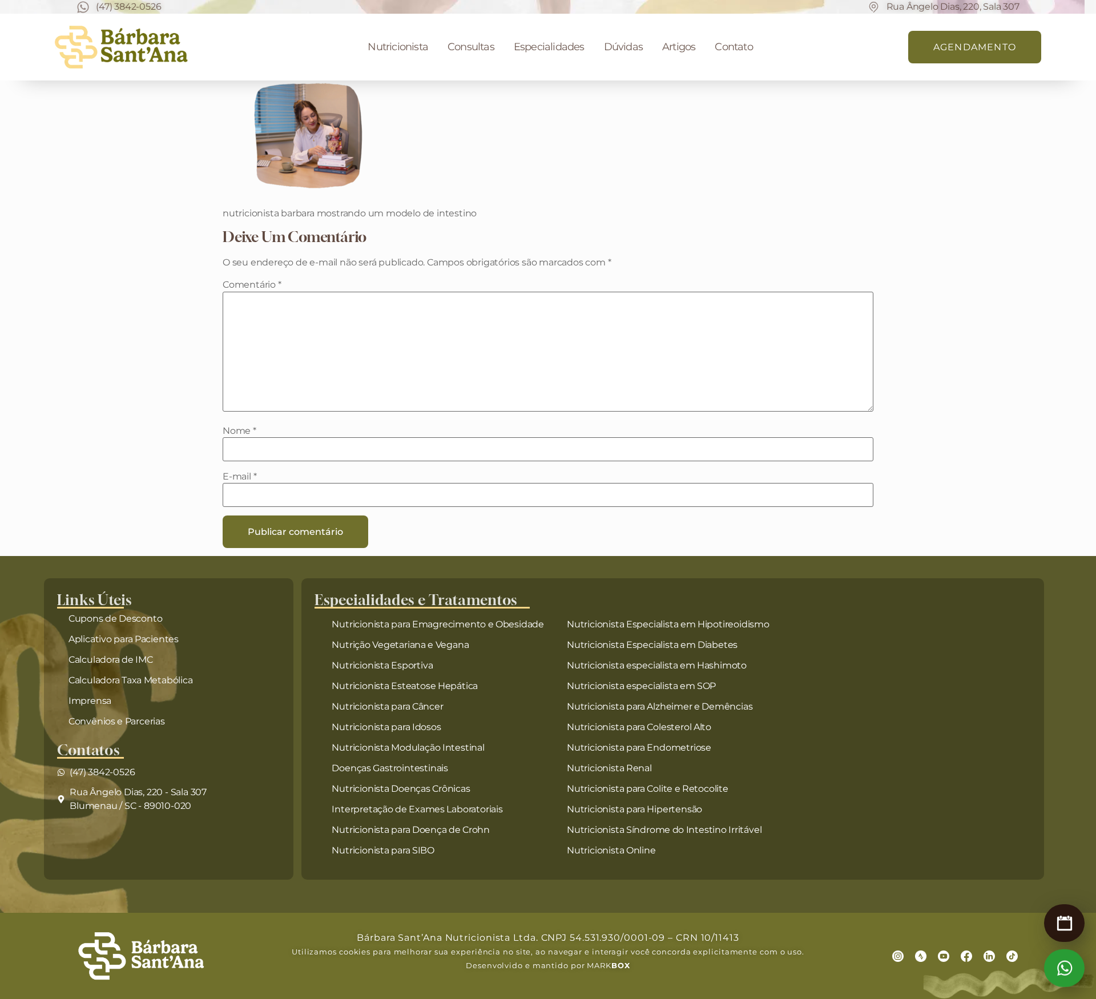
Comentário (252, 284)
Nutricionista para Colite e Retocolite (647, 788)
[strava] (920, 956)
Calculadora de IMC (110, 659)
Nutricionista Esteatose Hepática (405, 685)
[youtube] (943, 956)
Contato (733, 47)
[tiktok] (1012, 956)
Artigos (678, 47)
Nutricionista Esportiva (382, 665)
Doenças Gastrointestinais (390, 768)
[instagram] (898, 956)
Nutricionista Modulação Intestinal (408, 747)
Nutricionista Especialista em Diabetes (652, 644)
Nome (239, 431)
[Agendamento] (1064, 923)
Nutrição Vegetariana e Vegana (400, 644)
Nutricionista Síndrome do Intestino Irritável (664, 829)
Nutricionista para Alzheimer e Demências (659, 706)
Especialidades (549, 47)
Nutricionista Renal (609, 768)
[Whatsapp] (1064, 968)
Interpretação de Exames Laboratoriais (417, 809)
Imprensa (89, 700)
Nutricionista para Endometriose (639, 747)
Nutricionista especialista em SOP (641, 685)
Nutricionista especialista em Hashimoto (657, 665)
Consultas (471, 47)
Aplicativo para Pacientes (123, 639)
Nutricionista (398, 47)
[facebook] (966, 956)
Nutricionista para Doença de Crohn (411, 829)
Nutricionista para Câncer (387, 706)
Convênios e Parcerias (116, 721)
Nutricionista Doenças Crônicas (401, 788)
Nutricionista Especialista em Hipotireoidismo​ (668, 624)
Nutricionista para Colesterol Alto (639, 727)
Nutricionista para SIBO (383, 850)
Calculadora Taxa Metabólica (130, 680)
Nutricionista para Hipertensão (634, 809)
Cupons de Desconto (115, 618)
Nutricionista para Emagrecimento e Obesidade (438, 624)
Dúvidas (623, 47)
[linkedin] (989, 956)
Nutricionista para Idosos (386, 727)
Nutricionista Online (611, 850)
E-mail (239, 476)
